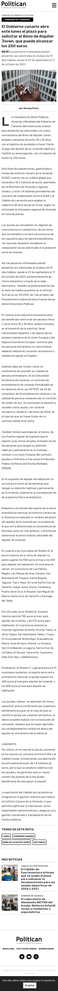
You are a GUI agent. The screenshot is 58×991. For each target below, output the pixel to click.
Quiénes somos (46, 949)
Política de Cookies (26, 949)
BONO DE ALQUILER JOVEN (16, 842)
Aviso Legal (9, 949)
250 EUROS (39, 842)
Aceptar (30, 985)
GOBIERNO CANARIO (24, 836)
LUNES (6, 836)
